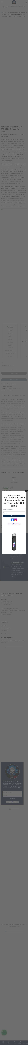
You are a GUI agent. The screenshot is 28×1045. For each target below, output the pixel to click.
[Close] (26, 491)
